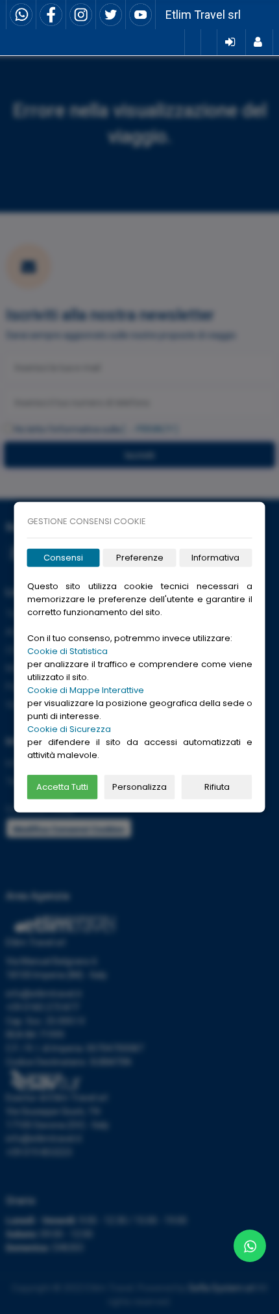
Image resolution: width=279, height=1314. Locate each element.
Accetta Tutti (62, 787)
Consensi (63, 557)
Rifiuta (217, 787)
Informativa (215, 557)
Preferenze (140, 557)
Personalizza (139, 787)
